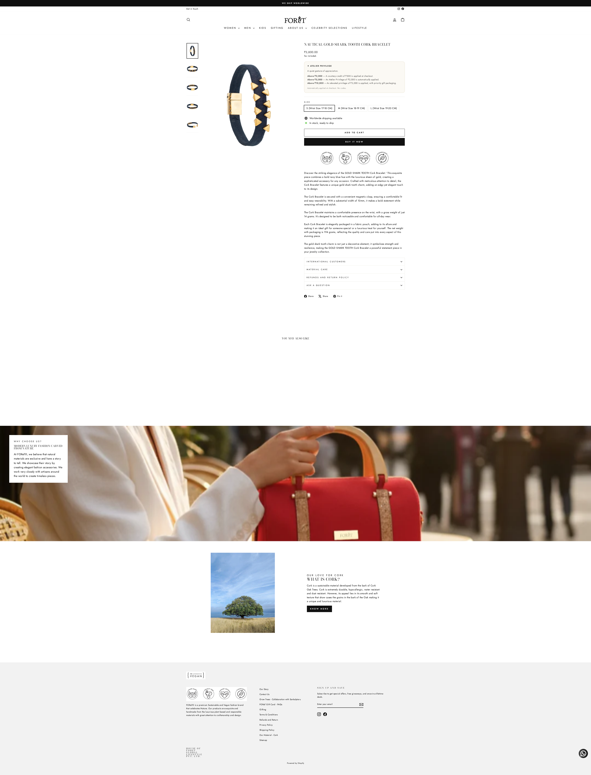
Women (230, 28)
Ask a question (318, 285)
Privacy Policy (266, 724)
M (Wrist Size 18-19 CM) (351, 108)
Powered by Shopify (295, 763)
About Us (296, 28)
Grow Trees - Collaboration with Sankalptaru (280, 699)
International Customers (326, 261)
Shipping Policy (266, 729)
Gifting (277, 28)
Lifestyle (359, 28)
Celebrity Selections (329, 28)
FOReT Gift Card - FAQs (270, 704)
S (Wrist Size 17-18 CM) (319, 108)
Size (307, 102)
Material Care (317, 269)
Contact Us (264, 694)
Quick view (212, 395)
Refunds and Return (268, 719)
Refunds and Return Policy (328, 277)
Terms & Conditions (268, 714)
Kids (262, 28)
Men (248, 28)
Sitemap (263, 740)
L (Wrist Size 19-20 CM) (384, 108)
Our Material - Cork (268, 735)
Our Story (264, 689)
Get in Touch (192, 8)
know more (319, 608)
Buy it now (354, 141)
